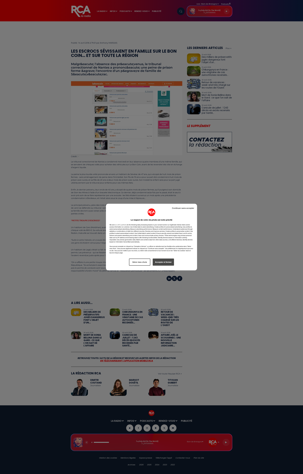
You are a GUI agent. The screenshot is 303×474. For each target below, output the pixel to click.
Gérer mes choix (139, 262)
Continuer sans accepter (183, 208)
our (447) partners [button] (120, 225)
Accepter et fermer (163, 262)
